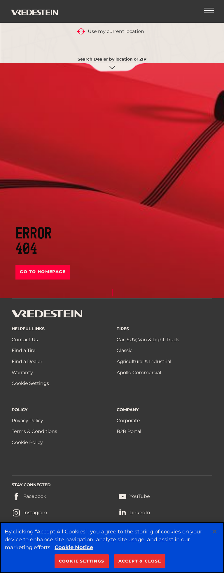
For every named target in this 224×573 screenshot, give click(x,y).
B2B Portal (129, 431)
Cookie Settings (30, 383)
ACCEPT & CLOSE (139, 561)
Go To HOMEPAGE (43, 271)
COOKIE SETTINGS (81, 561)
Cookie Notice (74, 547)
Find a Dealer (27, 361)
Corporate (128, 420)
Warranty (22, 372)
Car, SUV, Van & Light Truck (148, 339)
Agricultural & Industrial (144, 361)
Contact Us (25, 339)
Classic (124, 350)
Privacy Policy (27, 420)
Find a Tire (24, 350)
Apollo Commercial (139, 372)
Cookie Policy (27, 442)
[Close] (214, 531)
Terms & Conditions (34, 431)
